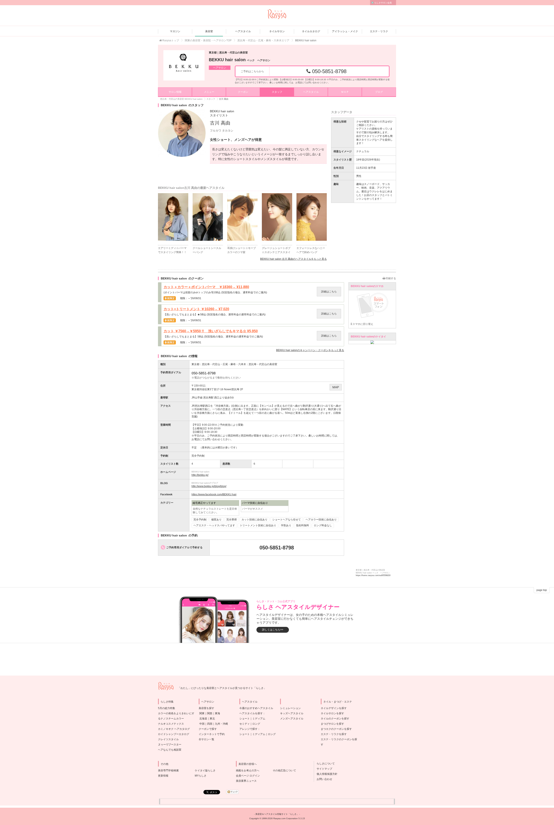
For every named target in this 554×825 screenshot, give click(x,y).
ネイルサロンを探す (332, 713)
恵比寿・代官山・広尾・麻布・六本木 (224, 364)
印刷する (390, 278)
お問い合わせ (323, 779)
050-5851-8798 (328, 71)
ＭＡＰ (345, 91)
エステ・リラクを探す (334, 734)
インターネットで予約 (212, 734)
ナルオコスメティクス (171, 723)
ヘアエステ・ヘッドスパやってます (214, 525)
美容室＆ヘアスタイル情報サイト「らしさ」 (277, 814)
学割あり (286, 525)
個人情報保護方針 (325, 773)
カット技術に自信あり (254, 519)
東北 (212, 718)
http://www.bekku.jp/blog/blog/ (209, 486)
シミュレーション (290, 708)
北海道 (203, 718)
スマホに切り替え (362, 324)
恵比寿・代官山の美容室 (263, 364)
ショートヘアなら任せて (286, 519)
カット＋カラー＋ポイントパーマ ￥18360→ (206, 287)
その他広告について (284, 770)
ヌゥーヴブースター (169, 744)
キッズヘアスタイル (291, 713)
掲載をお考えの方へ (247, 770)
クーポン (243, 91)
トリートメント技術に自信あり (258, 525)
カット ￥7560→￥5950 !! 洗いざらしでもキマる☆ (211, 331)
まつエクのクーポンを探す (336, 728)
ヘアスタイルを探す (251, 713)
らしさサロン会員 (383, 3)
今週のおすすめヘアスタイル (256, 708)
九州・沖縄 (221, 723)
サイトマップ (323, 768)
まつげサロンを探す (332, 723)
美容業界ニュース (246, 780)
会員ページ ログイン (248, 775)
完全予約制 (199, 519)
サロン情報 (175, 91)
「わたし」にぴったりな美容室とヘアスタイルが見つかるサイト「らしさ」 (222, 688)
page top (541, 590)
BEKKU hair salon (242, 59)
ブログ (379, 91)
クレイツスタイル (168, 739)
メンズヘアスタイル (291, 718)
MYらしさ (200, 775)
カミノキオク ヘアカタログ (174, 728)
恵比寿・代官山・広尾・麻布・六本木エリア (263, 40)
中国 (202, 723)
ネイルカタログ (311, 31)
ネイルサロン (277, 31)
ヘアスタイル (243, 31)
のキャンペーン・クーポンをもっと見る (310, 350)
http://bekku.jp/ (200, 475)
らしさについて (324, 763)
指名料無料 (302, 525)
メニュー (209, 91)
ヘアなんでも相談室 (169, 749)
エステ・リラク (379, 31)
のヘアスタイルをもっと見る (293, 258)
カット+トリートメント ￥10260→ (196, 309)
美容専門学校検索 (168, 770)
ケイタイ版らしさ (205, 770)
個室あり (216, 519)
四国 (209, 723)
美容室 (209, 31)
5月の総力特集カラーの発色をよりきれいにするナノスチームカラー (176, 713)
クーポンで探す (208, 728)
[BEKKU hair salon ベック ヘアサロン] (184, 65)
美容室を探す (206, 708)
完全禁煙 (231, 519)
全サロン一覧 (206, 739)
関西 (209, 713)
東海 (217, 713)
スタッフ (277, 91)
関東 (202, 713)
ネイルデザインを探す (334, 708)
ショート (244, 718)
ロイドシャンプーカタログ (173, 734)
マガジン (175, 31)
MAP (335, 387)
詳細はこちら (329, 291)
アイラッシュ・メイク (345, 31)
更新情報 (163, 775)
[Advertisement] (277, 659)
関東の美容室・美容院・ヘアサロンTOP (208, 40)
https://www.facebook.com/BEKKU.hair (214, 494)
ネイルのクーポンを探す (335, 718)
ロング (256, 723)
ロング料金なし (323, 525)
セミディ (244, 723)
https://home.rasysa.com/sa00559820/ (373, 575)
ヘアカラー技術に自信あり (321, 519)
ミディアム (258, 718)
